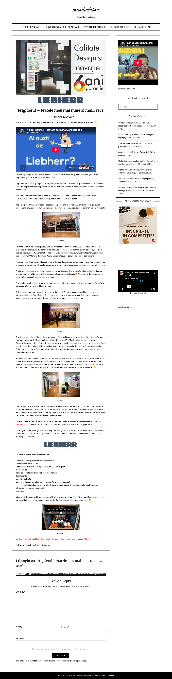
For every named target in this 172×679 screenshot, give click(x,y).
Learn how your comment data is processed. (68, 660)
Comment (22, 592)
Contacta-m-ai (142, 27)
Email (65, 627)
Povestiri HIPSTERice (94, 27)
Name (19, 627)
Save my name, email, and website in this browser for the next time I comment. (61, 649)
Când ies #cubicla (119, 27)
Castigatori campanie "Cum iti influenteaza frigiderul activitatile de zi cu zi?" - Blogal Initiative (65, 573)
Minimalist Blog (92, 675)
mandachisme (86, 9)
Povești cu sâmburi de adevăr (62, 27)
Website (20, 638)
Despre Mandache (32, 27)
